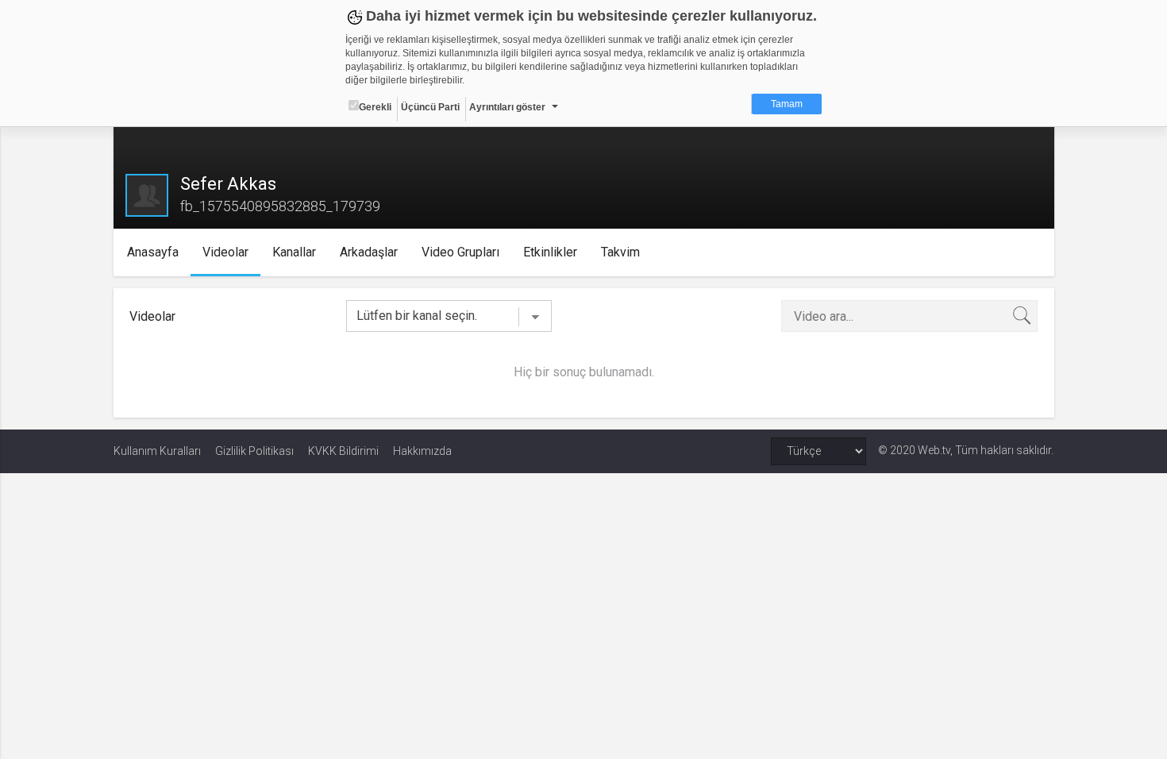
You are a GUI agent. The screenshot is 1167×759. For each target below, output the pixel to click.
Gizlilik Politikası (254, 451)
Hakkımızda (422, 451)
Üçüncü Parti (430, 107)
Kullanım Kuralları (157, 451)
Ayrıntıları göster (507, 107)
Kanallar (294, 252)
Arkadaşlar (369, 252)
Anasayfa (153, 252)
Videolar (225, 252)
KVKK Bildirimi (343, 451)
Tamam (787, 104)
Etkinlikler (550, 252)
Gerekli (375, 107)
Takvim (620, 252)
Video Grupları (460, 252)
